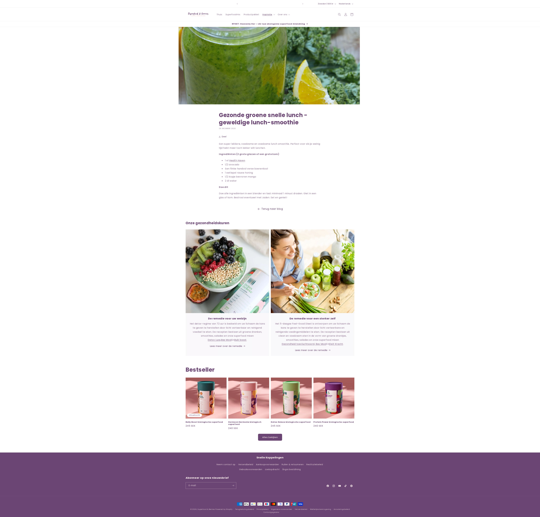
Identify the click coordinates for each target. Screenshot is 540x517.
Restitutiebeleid (314, 464)
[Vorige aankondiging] (237, 3)
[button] (268, 14)
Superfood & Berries (206, 509)
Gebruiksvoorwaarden (250, 469)
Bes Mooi (226, 340)
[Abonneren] (233, 485)
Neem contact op (226, 464)
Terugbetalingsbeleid (244, 509)
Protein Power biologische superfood (333, 422)
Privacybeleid (262, 509)
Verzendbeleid (245, 464)
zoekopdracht (272, 469)
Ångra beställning (291, 469)
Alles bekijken (270, 437)
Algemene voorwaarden (281, 509)
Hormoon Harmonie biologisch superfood (244, 423)
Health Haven (237, 160)
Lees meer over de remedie (226, 346)
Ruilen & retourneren (293, 464)
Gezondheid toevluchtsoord (298, 344)
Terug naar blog (272, 209)
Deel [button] (224, 136)
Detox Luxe (214, 340)
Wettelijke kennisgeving (320, 509)
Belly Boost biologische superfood (204, 422)
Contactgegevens (271, 512)
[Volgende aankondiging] (303, 3)
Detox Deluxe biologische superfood (290, 422)
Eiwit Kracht (336, 344)
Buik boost (240, 340)
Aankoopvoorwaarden (267, 464)
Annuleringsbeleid (342, 509)
